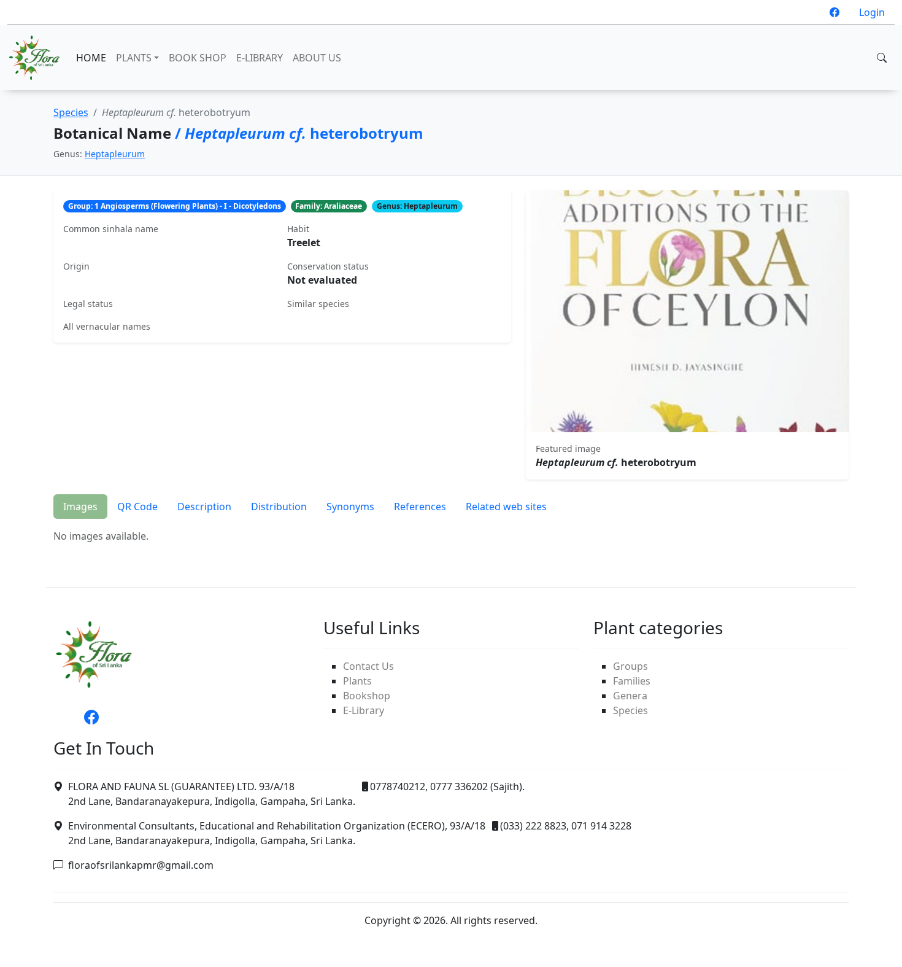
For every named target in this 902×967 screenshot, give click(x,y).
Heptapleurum (115, 154)
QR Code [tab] (137, 506)
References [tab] (420, 506)
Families (631, 681)
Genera (630, 695)
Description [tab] (204, 506)
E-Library (363, 710)
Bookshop (366, 695)
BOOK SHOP (197, 57)
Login (872, 12)
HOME (91, 57)
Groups (630, 666)
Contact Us (368, 666)
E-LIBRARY (259, 57)
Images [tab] (80, 506)
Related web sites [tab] (506, 506)
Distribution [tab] (279, 506)
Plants (357, 681)
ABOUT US (317, 57)
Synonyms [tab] (350, 506)
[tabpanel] (451, 536)
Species (70, 112)
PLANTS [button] (134, 57)
